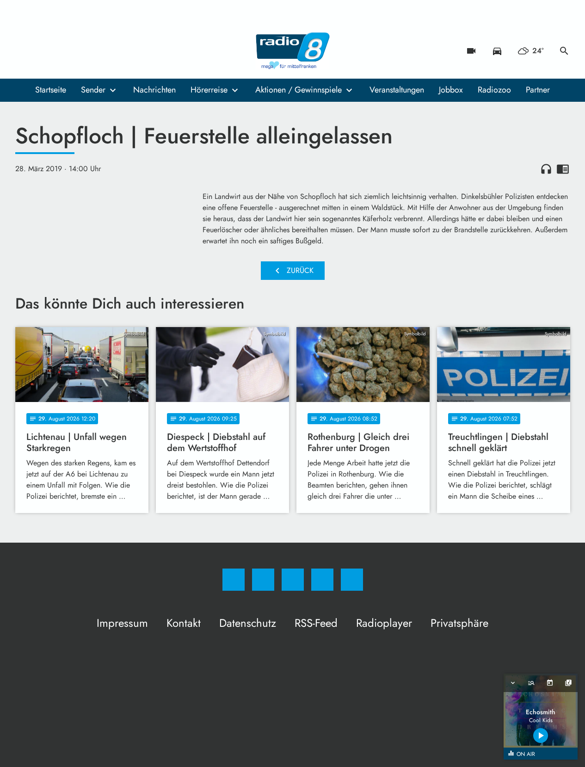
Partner (538, 90)
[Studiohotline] (80, 51)
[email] (98, 51)
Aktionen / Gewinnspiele (298, 90)
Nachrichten (154, 90)
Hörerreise (209, 90)
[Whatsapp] (61, 51)
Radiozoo (494, 90)
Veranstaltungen (396, 90)
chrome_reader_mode (562, 168)
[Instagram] (43, 51)
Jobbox (451, 90)
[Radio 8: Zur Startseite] (292, 50)
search (564, 50)
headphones (546, 168)
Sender (93, 90)
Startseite (50, 90)
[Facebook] (24, 51)
